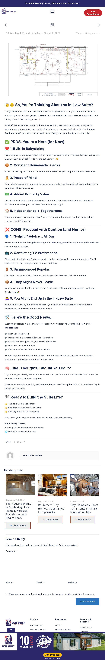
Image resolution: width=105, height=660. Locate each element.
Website (72, 582)
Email (41, 582)
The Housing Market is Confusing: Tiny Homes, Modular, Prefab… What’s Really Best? (19, 510)
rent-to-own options (24, 345)
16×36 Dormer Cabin (48, 355)
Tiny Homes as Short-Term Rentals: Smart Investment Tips (84, 509)
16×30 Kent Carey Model (79, 355)
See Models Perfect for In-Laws (24, 408)
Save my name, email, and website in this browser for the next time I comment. (52, 594)
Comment (12, 551)
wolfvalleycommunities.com (22, 431)
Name (10, 582)
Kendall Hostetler (31, 33)
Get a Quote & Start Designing (23, 411)
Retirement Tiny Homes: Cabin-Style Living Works (51, 509)
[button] (52, 11)
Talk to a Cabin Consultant (21, 404)
